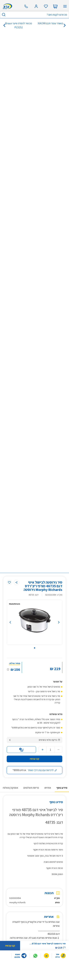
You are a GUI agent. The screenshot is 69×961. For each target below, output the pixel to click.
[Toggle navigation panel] (65, 6)
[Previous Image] (14, 622)
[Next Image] (54, 622)
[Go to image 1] (34, 648)
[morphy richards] (14, 604)
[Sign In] (36, 6)
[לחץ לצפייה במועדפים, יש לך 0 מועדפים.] (46, 6)
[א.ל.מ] (7, 6)
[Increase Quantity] (42, 749)
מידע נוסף (61, 787)
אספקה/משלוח (10, 787)
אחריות (47, 787)
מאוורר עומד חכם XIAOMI (50, 23)
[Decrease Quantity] (58, 749)
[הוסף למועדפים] (9, 582)
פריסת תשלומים (31, 787)
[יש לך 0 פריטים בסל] (55, 6)
